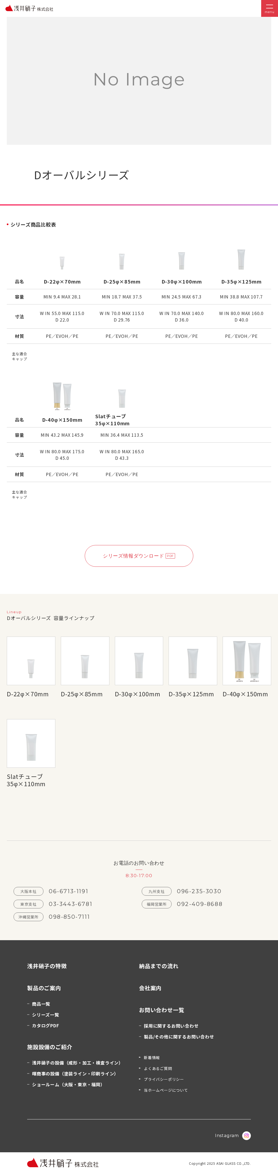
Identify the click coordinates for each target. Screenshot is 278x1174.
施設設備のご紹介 (49, 1047)
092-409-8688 (200, 904)
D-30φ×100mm (137, 693)
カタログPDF (45, 1025)
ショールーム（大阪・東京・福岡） (68, 1084)
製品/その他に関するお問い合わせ (179, 1036)
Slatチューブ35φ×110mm (26, 780)
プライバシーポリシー (164, 1079)
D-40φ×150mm (245, 693)
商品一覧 (41, 1003)
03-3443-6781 (70, 904)
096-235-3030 (199, 891)
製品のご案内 (44, 988)
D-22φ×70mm (28, 693)
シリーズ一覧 (45, 1014)
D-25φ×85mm (82, 693)
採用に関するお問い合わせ (171, 1025)
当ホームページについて (166, 1090)
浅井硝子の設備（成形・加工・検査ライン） (77, 1062)
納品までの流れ (159, 966)
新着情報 (152, 1057)
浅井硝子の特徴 (47, 966)
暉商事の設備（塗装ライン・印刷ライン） (75, 1073)
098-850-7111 (69, 917)
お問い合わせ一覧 (161, 1010)
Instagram (227, 1135)
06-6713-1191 (68, 891)
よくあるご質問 (158, 1068)
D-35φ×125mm (191, 693)
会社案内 (150, 988)
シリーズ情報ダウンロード (133, 556)
